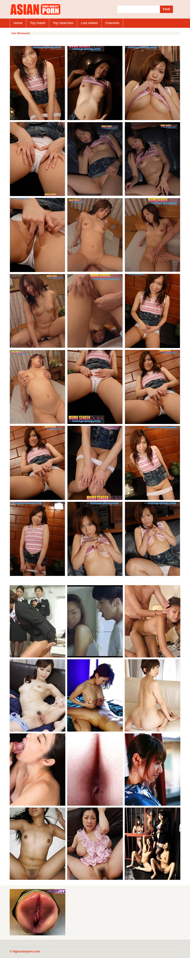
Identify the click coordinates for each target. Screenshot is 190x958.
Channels (112, 23)
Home (18, 23)
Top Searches (63, 23)
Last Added (89, 23)
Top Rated (37, 23)
